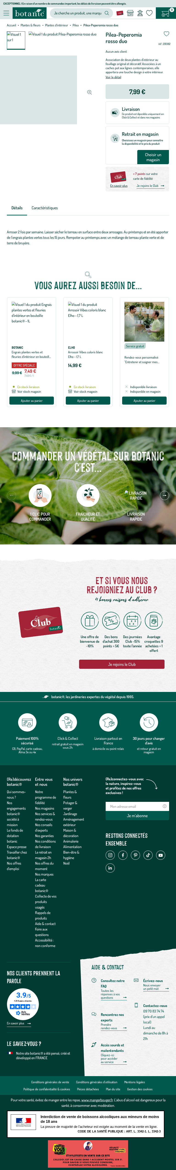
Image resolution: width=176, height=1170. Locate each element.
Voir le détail (113, 77)
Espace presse (16, 846)
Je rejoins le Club (147, 186)
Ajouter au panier (32, 401)
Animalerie (70, 841)
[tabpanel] (88, 237)
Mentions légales (134, 1082)
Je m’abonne (137, 815)
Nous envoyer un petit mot (152, 986)
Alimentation (72, 846)
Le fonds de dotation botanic (15, 835)
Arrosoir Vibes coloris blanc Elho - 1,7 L (85, 354)
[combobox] (77, 13)
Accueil (11, 25)
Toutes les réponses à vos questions (110, 994)
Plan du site (113, 1089)
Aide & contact (45, 923)
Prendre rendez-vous (109, 1026)
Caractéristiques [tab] (45, 207)
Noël (66, 863)
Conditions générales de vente (50, 1082)
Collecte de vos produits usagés (45, 901)
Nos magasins (44, 808)
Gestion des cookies (140, 1089)
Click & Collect (68, 738)
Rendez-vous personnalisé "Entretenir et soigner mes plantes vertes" (141, 361)
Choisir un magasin (153, 157)
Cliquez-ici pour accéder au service (109, 1058)
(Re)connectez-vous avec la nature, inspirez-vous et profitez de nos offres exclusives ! (125, 786)
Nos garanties (44, 835)
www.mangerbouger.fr (97, 1100)
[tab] (17, 208)
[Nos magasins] (130, 13)
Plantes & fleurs (31, 25)
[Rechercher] (107, 13)
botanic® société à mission (13, 819)
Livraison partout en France (108, 740)
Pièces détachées (88, 1089)
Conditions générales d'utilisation (96, 1082)
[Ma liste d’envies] (149, 13)
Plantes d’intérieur (56, 25)
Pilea (76, 25)
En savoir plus (119, 186)
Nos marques (44, 874)
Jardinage (70, 813)
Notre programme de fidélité (45, 797)
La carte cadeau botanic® (41, 885)
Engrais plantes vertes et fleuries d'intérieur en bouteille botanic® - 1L (31, 356)
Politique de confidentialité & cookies (46, 1089)
